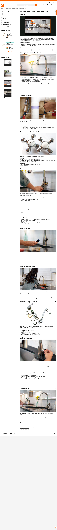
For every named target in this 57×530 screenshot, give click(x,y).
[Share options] (55, 11)
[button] (38, 53)
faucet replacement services (24, 428)
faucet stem (22, 89)
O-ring (43, 326)
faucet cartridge (22, 215)
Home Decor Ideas (15, 8)
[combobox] (26, 5)
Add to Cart (10, 39)
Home (2, 8)
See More (7, 26)
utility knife (22, 331)
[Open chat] (56, 12)
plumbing (21, 43)
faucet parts (22, 368)
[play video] (37, 26)
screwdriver (21, 164)
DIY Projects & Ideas (7, 8)
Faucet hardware (22, 158)
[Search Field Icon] (36, 5)
